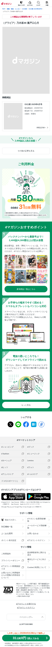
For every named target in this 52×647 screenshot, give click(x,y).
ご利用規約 (6, 554)
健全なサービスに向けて (36, 560)
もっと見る (26, 405)
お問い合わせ (33, 533)
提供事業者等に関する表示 (36, 553)
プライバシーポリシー (10, 560)
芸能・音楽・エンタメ (13, 9)
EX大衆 (24, 9)
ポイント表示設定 (8, 540)
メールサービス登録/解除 (37, 526)
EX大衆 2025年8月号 (35, 9)
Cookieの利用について (36, 567)
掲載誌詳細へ (41, 127)
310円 (26, 638)
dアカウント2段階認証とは (10, 567)
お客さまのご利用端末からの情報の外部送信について (10, 575)
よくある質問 (7, 533)
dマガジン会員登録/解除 (36, 520)
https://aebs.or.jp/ (24, 596)
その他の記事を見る (26, 151)
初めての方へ (10, 520)
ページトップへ (26, 617)
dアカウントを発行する (26, 604)
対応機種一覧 (7, 527)
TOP (3, 9)
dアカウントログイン (36, 540)
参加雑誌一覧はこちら (26, 289)
